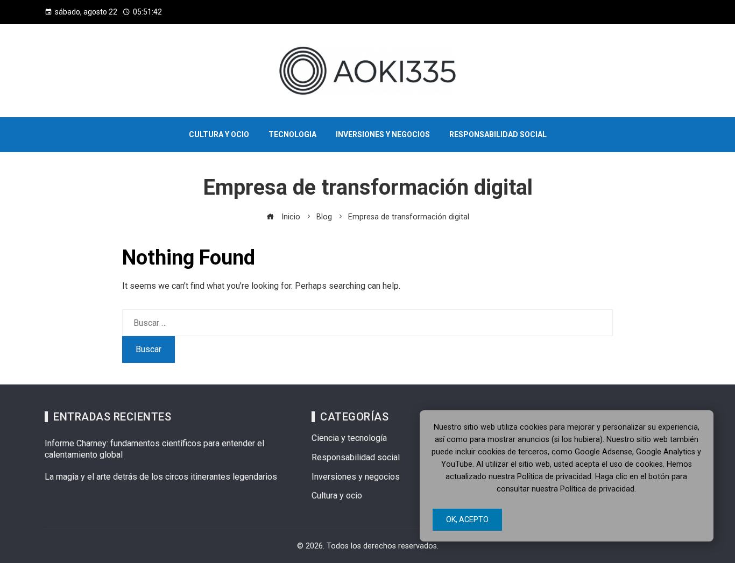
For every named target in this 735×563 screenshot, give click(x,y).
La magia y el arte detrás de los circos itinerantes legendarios (161, 477)
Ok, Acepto (467, 519)
